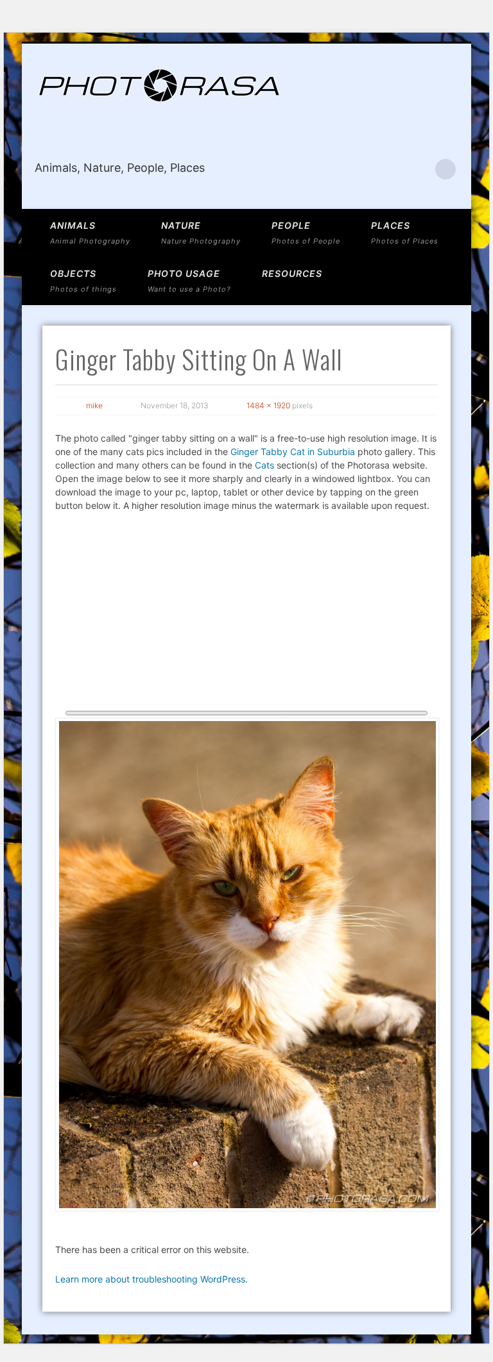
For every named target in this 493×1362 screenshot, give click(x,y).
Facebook (419, 169)
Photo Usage (189, 281)
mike (94, 405)
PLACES (404, 232)
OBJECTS (83, 281)
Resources (292, 273)
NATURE (201, 232)
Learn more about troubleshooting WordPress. (151, 1279)
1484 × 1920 (268, 405)
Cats (264, 465)
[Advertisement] (246, 614)
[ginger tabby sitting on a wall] (246, 965)
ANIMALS (90, 232)
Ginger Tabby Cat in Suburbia (292, 451)
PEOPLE (306, 232)
